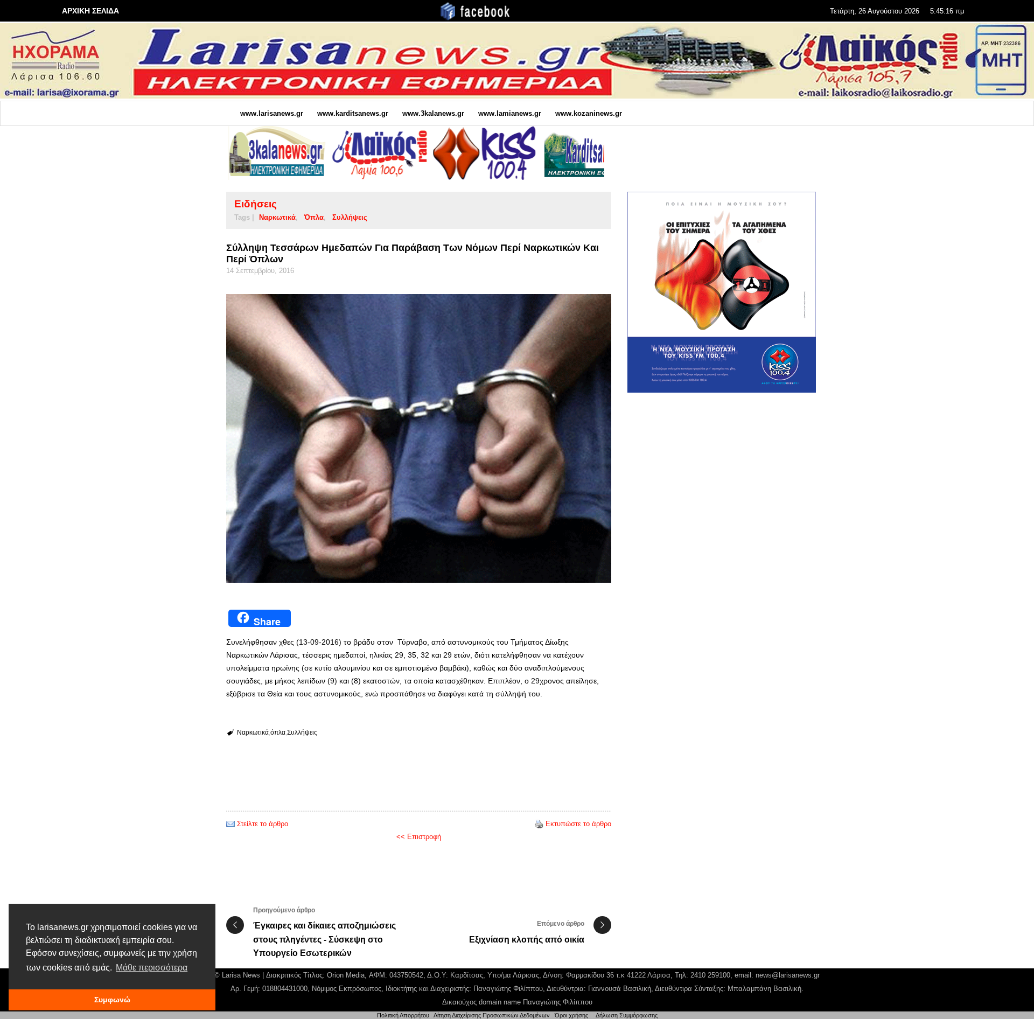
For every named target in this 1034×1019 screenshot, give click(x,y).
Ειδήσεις (255, 204)
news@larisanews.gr (788, 975)
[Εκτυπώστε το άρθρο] (539, 824)
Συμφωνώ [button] (112, 999)
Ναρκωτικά (277, 217)
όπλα (314, 217)
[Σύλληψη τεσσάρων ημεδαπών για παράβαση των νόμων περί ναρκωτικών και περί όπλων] (418, 438)
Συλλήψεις (349, 217)
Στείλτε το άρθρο (262, 824)
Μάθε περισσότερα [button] (151, 967)
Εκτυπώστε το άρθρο (578, 824)
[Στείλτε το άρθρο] (230, 824)
